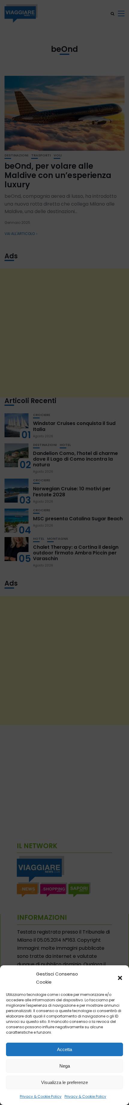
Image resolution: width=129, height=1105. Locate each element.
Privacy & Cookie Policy (41, 1096)
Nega (64, 1065)
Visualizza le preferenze (64, 1082)
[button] (120, 978)
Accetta (64, 1049)
